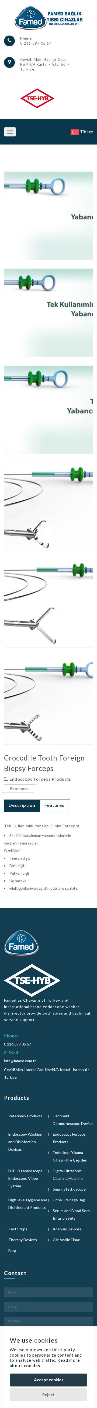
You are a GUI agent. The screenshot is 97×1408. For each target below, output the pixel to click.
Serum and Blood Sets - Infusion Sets (72, 1214)
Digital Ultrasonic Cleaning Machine (68, 1174)
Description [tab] (22, 805)
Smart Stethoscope (69, 1189)
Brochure (19, 788)
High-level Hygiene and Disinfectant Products (27, 1204)
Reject (48, 1394)
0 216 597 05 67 (36, 43)
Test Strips (17, 1229)
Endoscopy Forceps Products (69, 1138)
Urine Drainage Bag (69, 1200)
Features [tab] (54, 805)
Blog (12, 1250)
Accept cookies (48, 1379)
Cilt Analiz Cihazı (66, 1239)
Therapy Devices (22, 1239)
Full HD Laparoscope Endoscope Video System (25, 1178)
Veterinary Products (25, 1116)
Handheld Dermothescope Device (73, 1120)
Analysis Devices (67, 1229)
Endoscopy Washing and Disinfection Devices (25, 1142)
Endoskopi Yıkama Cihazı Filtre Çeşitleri (70, 1156)
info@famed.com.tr (20, 1060)
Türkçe (86, 131)
